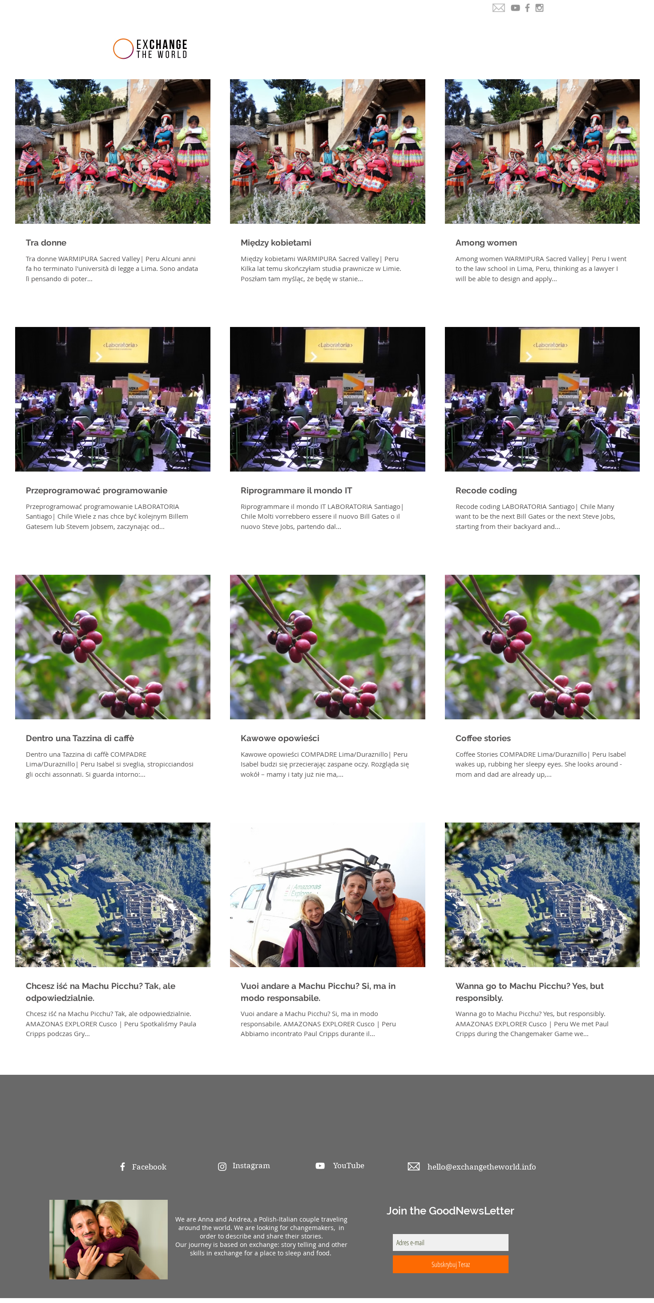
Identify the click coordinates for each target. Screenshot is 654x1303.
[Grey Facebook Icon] (527, 7)
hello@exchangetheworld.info (482, 1166)
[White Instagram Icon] (222, 1166)
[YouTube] (515, 7)
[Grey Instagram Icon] (539, 7)
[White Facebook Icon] (122, 1166)
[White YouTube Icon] (320, 1165)
